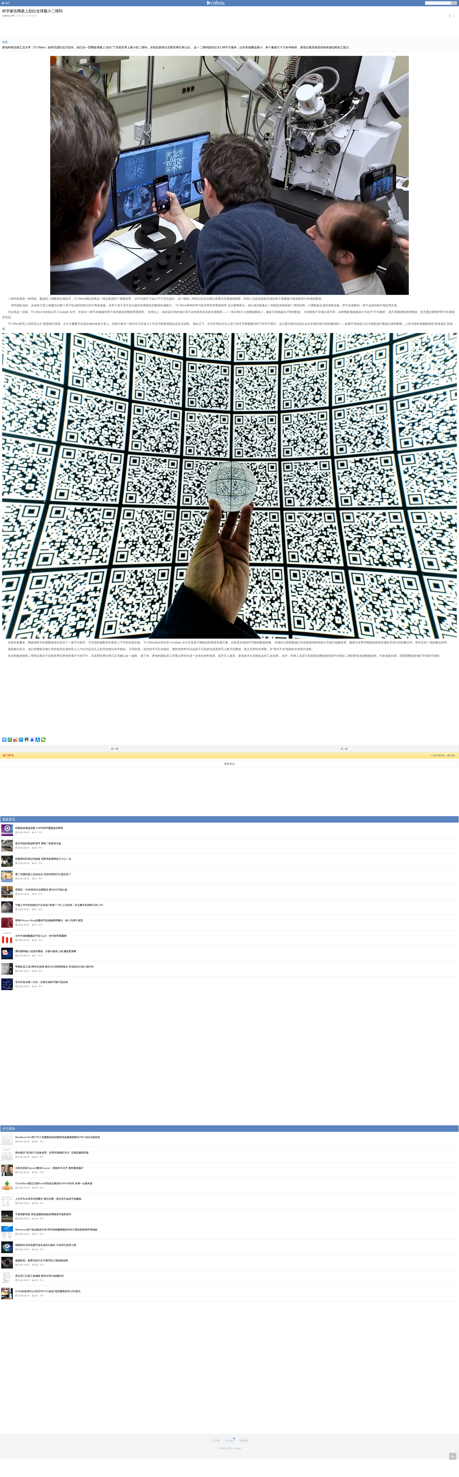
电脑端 (244, 1440)
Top (453, 1456)
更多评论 (229, 763)
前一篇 (114, 748)
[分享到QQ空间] (10, 740)
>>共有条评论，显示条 (442, 755)
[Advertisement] (229, 28)
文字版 (216, 1440)
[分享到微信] (43, 740)
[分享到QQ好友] (26, 740)
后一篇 (344, 748)
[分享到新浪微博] (15, 740)
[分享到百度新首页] (32, 740)
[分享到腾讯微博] (21, 740)
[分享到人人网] (38, 740)
